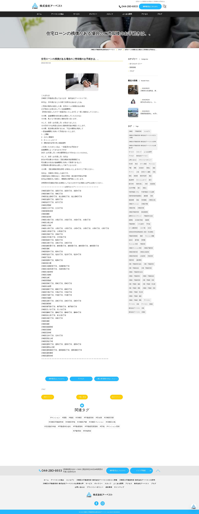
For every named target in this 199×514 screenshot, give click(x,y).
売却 (146, 184)
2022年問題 (132, 188)
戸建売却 (142, 244)
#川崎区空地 (70, 422)
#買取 (64, 417)
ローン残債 (143, 164)
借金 (137, 200)
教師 (141, 236)
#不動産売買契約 (91, 426)
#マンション (55, 417)
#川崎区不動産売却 (56, 422)
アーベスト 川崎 (134, 304)
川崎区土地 (152, 200)
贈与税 (137, 240)
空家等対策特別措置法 (135, 196)
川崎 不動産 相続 (134, 284)
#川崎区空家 (109, 417)
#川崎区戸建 (82, 422)
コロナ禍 (142, 228)
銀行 (150, 180)
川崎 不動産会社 (134, 268)
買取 (135, 168)
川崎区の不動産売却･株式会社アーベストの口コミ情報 (142, 136)
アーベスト (147, 300)
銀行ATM (131, 184)
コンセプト (147, 131)
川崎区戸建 (144, 204)
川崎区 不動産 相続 (135, 296)
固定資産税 (144, 212)
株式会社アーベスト (142, 156)
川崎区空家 (141, 208)
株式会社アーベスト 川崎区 (137, 312)
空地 (154, 172)
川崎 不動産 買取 (134, 288)
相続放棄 (131, 200)
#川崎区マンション (96, 422)
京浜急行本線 (139, 220)
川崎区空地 (132, 208)
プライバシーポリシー (145, 160)
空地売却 (150, 256)
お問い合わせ (132, 160)
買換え (148, 168)
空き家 (131, 164)
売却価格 (143, 200)
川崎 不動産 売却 (148, 280)
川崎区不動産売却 (134, 212)
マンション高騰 (149, 236)
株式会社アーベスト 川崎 (136, 308)
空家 (151, 196)
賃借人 (145, 188)
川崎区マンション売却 (135, 248)
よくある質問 (148, 152)
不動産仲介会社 (148, 216)
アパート (131, 172)
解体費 (146, 196)
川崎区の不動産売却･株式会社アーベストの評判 (142, 142)
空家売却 (131, 260)
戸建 (130, 168)
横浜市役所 (143, 176)
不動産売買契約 (133, 236)
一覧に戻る (82, 397)
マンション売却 (133, 244)
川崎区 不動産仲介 (134, 276)
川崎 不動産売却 (146, 268)
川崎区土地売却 (144, 252)
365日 (149, 228)
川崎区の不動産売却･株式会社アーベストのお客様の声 (142, 147)
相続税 (147, 220)
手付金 (148, 224)
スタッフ (138, 152)
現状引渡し (139, 184)
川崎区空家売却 (133, 252)
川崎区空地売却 (133, 256)
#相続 (71, 417)
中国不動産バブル (134, 192)
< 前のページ (47, 397)
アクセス (131, 156)
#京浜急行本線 (50, 426)
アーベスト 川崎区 (147, 304)
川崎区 (131, 131)
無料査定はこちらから (150, 6)
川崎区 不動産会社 (148, 276)
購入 (139, 188)
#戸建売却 (77, 431)
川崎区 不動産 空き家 (136, 292)
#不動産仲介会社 (64, 426)
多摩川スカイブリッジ (135, 216)
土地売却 (142, 256)
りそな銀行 (141, 224)
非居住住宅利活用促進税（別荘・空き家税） (141, 232)
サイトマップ (119, 487)
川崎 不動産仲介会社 (135, 264)
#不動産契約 (78, 426)
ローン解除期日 (133, 228)
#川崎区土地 (110, 422)
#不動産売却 (88, 417)
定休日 (131, 240)
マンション (152, 164)
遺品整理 (131, 180)
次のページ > (116, 397)
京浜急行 (141, 168)
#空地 (102, 426)
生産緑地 (152, 184)
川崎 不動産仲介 (149, 264)
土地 (137, 172)
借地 (130, 176)
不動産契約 (132, 224)
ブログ (43, 389)
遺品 (150, 176)
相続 (154, 168)
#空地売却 (87, 431)
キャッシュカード (141, 180)
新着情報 (133, 67)
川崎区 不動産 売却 (149, 288)
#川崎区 (79, 417)
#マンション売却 (113, 426)
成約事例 (138, 260)
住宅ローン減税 (145, 172)
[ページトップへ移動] (158, 471)
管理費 (143, 240)
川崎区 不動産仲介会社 (136, 272)
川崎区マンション (134, 204)
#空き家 (99, 417)
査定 (136, 164)
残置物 (131, 220)
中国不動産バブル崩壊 (147, 192)
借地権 (136, 176)
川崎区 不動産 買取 (135, 300)
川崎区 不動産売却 (134, 280)
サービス (131, 152)
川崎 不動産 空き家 (149, 284)
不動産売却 (138, 131)
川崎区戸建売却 (148, 248)
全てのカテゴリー (136, 64)
